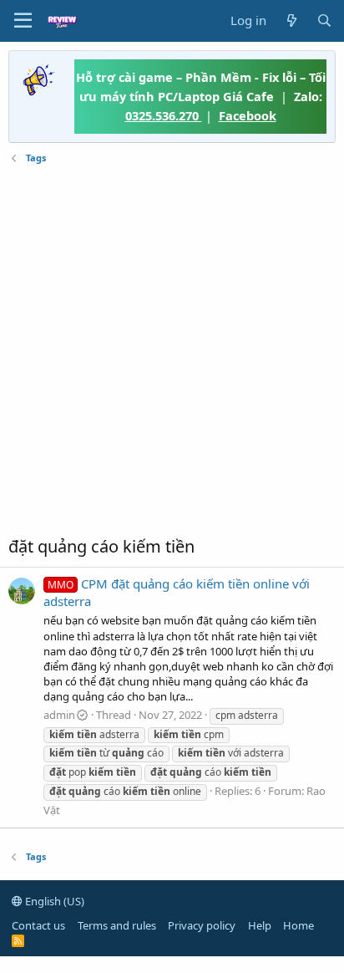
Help (259, 925)
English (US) (53, 901)
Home (298, 925)
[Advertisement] (172, 350)
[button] (23, 21)
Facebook (247, 115)
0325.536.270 (163, 115)
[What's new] (291, 20)
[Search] (324, 20)
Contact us (38, 925)
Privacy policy (201, 925)
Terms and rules (117, 925)
